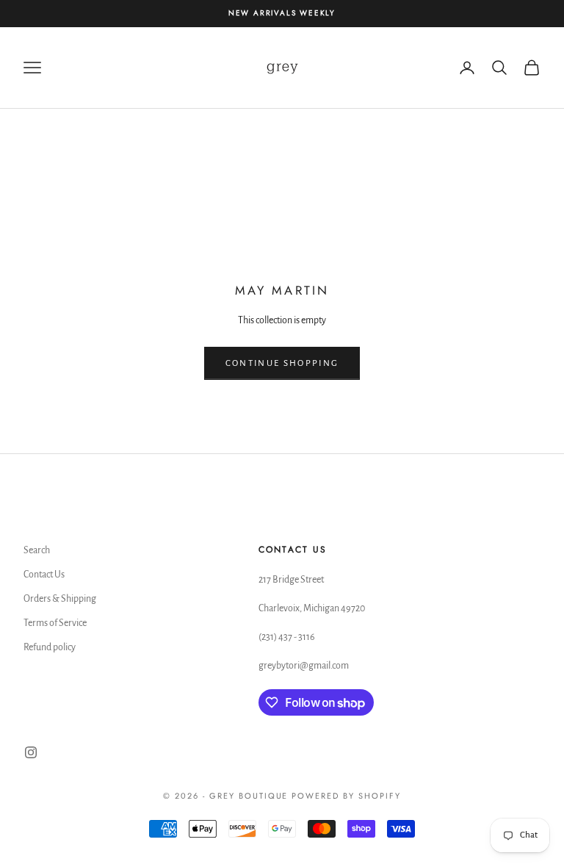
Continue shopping (282, 363)
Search (37, 550)
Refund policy (50, 647)
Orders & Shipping (60, 599)
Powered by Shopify (346, 796)
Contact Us (44, 574)
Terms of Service (55, 623)
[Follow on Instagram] (31, 752)
